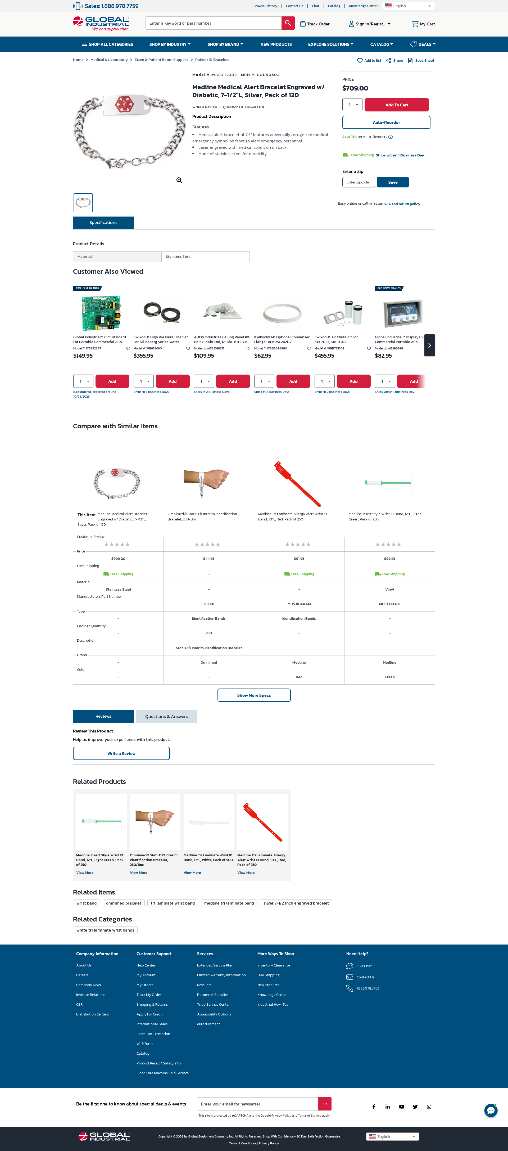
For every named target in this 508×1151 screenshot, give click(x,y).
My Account (146, 975)
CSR (79, 1004)
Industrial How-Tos (272, 1004)
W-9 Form (145, 1043)
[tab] (103, 223)
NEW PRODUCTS (276, 44)
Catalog (334, 5)
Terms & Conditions (243, 1143)
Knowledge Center (363, 5)
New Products (268, 985)
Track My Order (149, 994)
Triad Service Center (213, 1004)
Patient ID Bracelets (212, 59)
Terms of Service (309, 1115)
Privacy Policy (281, 1115)
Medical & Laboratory (109, 59)
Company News (88, 985)
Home (78, 59)
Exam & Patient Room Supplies (161, 59)
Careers (82, 975)
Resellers (204, 985)
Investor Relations (90, 994)
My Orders (145, 985)
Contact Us (294, 5)
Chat (315, 5)
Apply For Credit (150, 1014)
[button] (408, 6)
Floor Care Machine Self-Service (163, 1073)
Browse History (265, 5)
